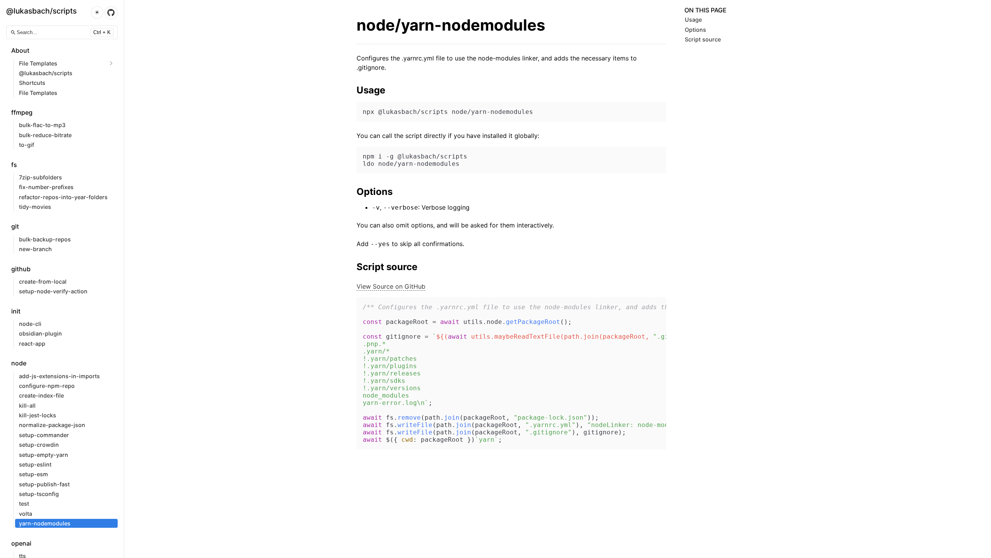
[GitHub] (111, 12)
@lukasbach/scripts (41, 11)
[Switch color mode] (97, 12)
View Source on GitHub (391, 286)
